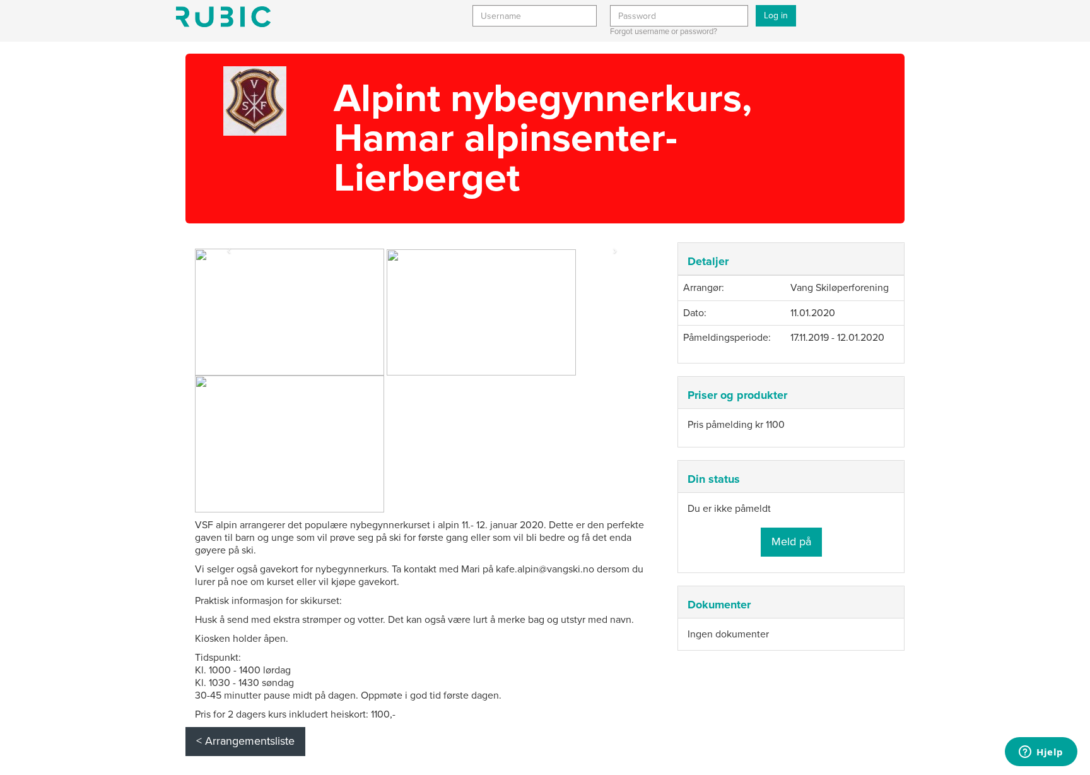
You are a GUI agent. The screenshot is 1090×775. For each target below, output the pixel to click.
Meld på (791, 541)
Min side (223, 16)
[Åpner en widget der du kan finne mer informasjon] (1041, 753)
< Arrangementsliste (245, 741)
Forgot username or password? (663, 32)
